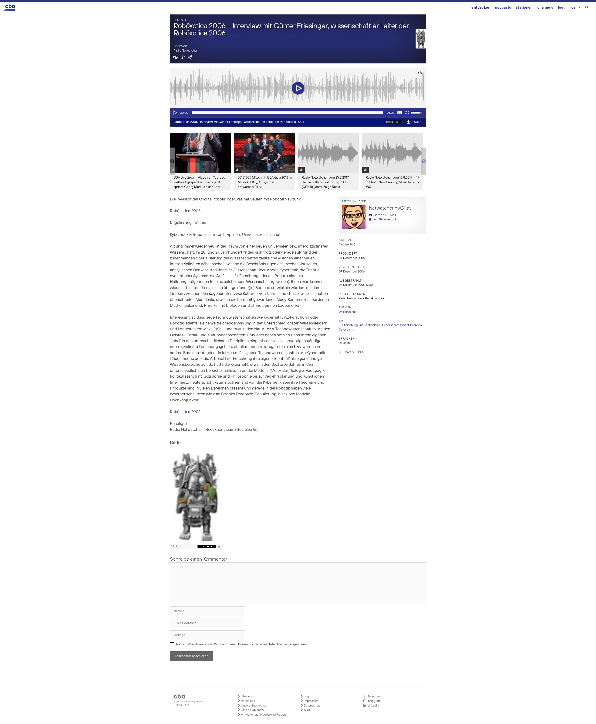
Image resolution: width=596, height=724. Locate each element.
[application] (298, 112)
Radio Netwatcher (185, 50)
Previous (172, 161)
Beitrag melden (351, 352)
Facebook (373, 696)
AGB (306, 710)
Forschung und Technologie (362, 325)
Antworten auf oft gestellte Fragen (263, 714)
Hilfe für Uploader (252, 710)
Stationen (524, 7)
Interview (416, 325)
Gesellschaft (390, 325)
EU (341, 325)
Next (423, 161)
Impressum (310, 701)
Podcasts (503, 7)
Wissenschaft (348, 312)
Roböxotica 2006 (185, 412)
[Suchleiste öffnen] (587, 8)
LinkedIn (372, 705)
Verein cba (247, 701)
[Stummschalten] (407, 112)
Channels (545, 7)
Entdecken (480, 7)
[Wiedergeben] (175, 112)
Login (562, 7)
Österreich (345, 329)
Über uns (246, 696)
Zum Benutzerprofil (384, 219)
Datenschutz (311, 705)
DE (573, 7)
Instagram (373, 701)
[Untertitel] (399, 112)
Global (404, 325)
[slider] (287, 112)
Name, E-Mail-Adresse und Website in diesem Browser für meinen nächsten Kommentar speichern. (241, 644)
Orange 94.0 (347, 244)
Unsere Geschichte (253, 705)
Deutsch (344, 343)
